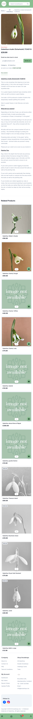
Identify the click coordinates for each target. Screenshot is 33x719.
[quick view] (16, 232)
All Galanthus (10, 10)
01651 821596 (16, 68)
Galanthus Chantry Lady (10, 348)
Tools (18, 669)
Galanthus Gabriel (8, 386)
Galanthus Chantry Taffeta (10, 311)
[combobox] (17, 3)
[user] (31, 716)
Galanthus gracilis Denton (10, 461)
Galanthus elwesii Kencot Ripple (12, 423)
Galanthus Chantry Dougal (10, 273)
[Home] (11, 716)
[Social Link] (4, 702)
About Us (4, 661)
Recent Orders (5, 683)
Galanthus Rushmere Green (10, 535)
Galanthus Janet (7, 610)
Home (3, 10)
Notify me (28, 60)
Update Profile (5, 686)
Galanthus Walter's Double (10, 236)
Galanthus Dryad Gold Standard (12, 573)
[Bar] (2, 716)
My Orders (4, 680)
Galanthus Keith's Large (9, 648)
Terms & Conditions (6, 669)
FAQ (2, 666)
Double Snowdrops (22, 663)
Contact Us (4, 663)
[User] (31, 716)
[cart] (29, 231)
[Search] (28, 4)
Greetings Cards (22, 666)
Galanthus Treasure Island (10, 498)
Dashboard (4, 677)
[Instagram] (8, 702)
